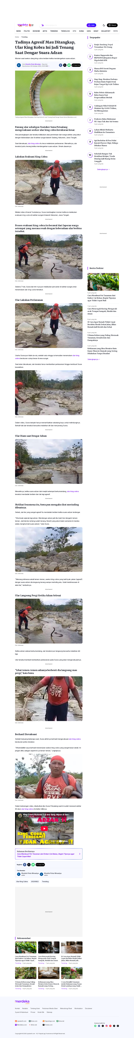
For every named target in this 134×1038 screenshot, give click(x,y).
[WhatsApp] (95, 1026)
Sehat (96, 31)
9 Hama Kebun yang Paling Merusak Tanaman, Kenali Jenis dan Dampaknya (25, 984)
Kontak (17, 1008)
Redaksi (25, 1008)
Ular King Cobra (22, 881)
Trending (54, 31)
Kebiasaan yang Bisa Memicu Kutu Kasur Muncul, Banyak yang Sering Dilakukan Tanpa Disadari (48, 984)
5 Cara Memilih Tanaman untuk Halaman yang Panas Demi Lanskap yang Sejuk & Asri (71, 984)
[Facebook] (99, 1026)
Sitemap (49, 1012)
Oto (74, 31)
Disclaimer (88, 1008)
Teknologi (65, 31)
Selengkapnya (102, 169)
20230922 (35, 881)
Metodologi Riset (66, 1008)
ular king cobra (34, 143)
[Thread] (118, 1026)
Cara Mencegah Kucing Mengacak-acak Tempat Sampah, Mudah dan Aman (48, 958)
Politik (27, 31)
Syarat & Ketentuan (21, 1012)
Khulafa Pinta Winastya (33, 64)
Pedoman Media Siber (50, 1008)
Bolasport (105, 31)
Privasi (33, 1012)
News (18, 31)
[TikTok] (114, 1026)
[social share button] (60, 65)
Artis (45, 31)
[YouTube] (110, 1026)
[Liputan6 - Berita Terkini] (22, 1002)
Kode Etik (41, 1012)
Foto (115, 31)
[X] (103, 1026)
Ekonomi (36, 31)
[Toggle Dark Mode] (104, 25)
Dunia (81, 31)
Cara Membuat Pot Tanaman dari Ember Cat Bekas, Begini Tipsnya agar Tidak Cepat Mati (25, 958)
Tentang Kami (35, 1008)
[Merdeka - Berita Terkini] (25, 25)
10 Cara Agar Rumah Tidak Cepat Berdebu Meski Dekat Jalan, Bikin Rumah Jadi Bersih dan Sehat (71, 958)
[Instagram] (107, 1026)
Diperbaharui (35, 66)
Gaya (89, 31)
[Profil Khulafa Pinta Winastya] (19, 65)
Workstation (78, 1008)
